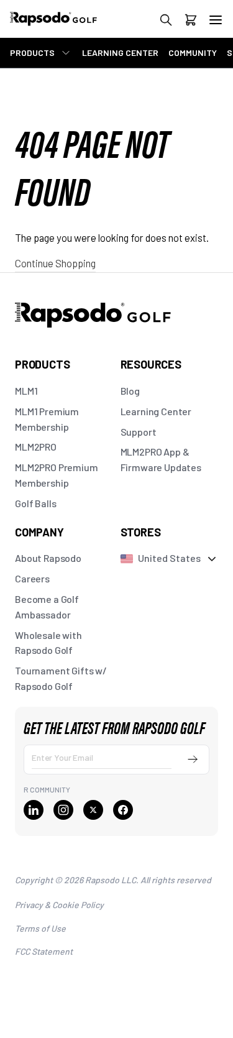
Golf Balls (35, 503)
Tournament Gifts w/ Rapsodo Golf (61, 678)
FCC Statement (44, 951)
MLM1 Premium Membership (47, 419)
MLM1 (26, 391)
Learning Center (156, 411)
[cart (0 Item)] (190, 22)
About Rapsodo (48, 558)
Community (192, 52)
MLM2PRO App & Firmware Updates (161, 459)
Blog (130, 391)
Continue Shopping (55, 263)
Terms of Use (40, 928)
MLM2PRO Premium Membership (56, 475)
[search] (165, 22)
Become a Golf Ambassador (47, 606)
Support (139, 432)
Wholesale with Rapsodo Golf (48, 642)
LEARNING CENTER (120, 52)
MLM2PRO (36, 446)
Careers (32, 578)
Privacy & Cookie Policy (59, 904)
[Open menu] (215, 19)
